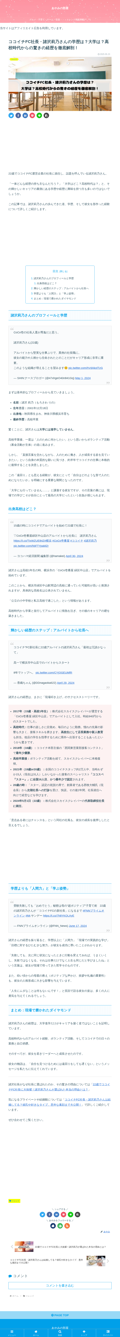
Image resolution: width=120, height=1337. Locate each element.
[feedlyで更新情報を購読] (60, 1226)
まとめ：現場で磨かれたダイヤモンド (55, 298)
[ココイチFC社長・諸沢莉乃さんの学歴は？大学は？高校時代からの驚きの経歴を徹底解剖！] (25, 115)
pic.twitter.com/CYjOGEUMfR (54, 672)
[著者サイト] (53, 1226)
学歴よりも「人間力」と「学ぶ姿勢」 (55, 293)
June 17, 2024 (78, 925)
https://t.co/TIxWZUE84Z (29, 540)
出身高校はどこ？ (47, 283)
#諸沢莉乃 (90, 540)
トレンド (15, 1201)
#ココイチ (76, 540)
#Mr (28, 915)
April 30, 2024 (74, 556)
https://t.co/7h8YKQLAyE (58, 915)
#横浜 (48, 540)
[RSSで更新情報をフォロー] (67, 1226)
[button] (46, 115)
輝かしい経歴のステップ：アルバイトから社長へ (61, 288)
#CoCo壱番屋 (61, 540)
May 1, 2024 (83, 378)
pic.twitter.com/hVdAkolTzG (85, 368)
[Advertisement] (60, 144)
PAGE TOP (61, 1315)
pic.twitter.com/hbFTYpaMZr (31, 545)
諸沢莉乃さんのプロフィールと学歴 (54, 278)
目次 (55, 271)
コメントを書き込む (60, 1285)
